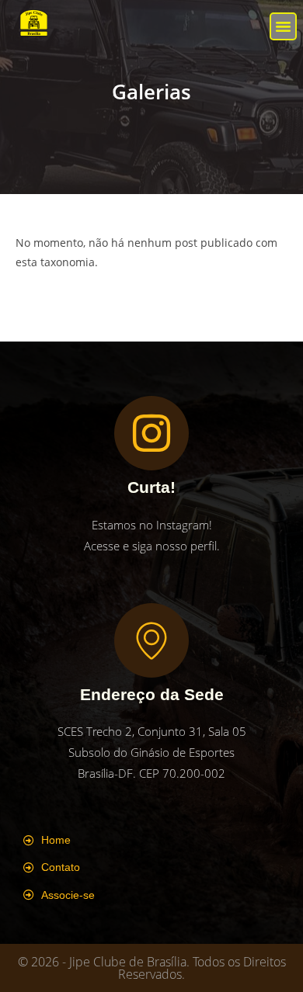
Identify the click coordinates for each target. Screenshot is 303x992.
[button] (284, 26)
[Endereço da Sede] (151, 640)
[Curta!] (151, 433)
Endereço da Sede (152, 694)
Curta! (151, 487)
